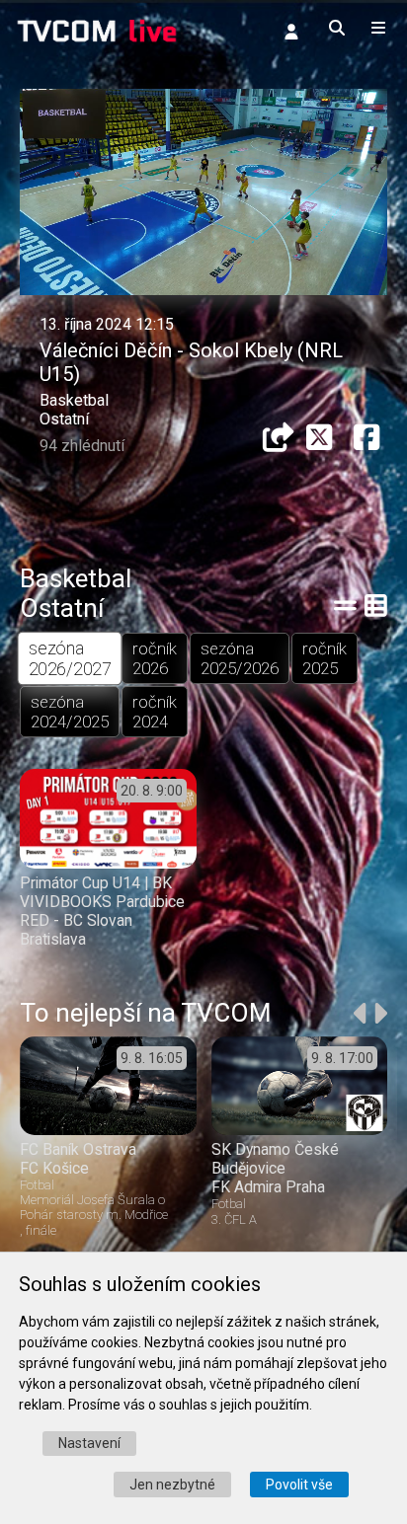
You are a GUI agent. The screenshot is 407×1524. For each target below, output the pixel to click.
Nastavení (89, 1443)
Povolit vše (299, 1484)
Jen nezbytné (172, 1484)
